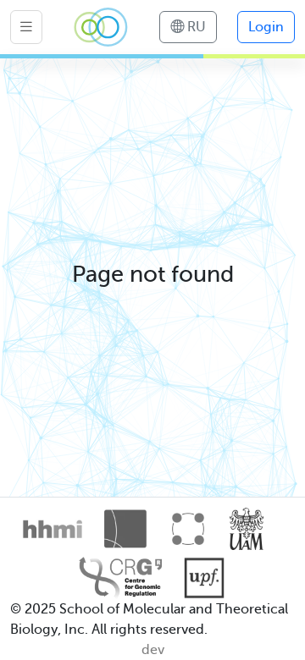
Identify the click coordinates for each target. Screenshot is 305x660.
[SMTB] (100, 27)
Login (266, 27)
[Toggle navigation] (26, 27)
